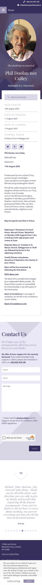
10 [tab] (30, 531)
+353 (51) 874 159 (32, 2)
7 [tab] (22, 531)
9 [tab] (28, 531)
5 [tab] (17, 531)
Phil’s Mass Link (11, 274)
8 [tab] (25, 531)
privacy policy (23, 418)
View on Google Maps (10, 554)
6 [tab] (20, 531)
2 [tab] (9, 531)
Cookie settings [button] (13, 581)
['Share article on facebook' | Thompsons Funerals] (8, 146)
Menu (11, 10)
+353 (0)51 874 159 (18, 362)
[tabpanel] (21, 506)
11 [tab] (33, 531)
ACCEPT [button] (28, 581)
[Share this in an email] (21, 146)
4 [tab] (14, 531)
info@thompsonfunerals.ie (30, 5)
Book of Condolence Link (15, 304)
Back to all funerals (18, 97)
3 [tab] (12, 531)
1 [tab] (6, 531)
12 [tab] (36, 531)
